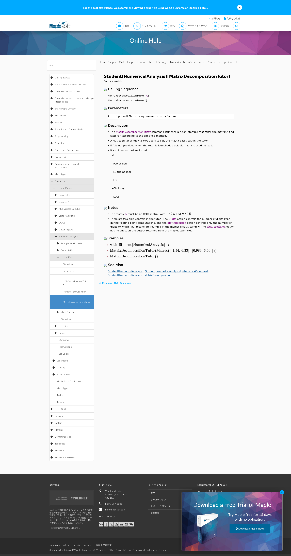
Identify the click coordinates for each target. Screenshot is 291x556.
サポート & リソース (161, 506)
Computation (67, 250)
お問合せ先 (105, 484)
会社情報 (155, 512)
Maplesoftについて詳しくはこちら (65, 527)
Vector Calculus (67, 215)
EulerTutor (68, 271)
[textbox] (146, 213)
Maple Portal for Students (70, 381)
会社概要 (55, 484)
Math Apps (60, 174)
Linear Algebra (66, 229)
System (58, 422)
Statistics (63, 326)
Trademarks (151, 550)
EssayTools (62, 360)
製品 (153, 492)
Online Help (126, 62)
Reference (60, 415)
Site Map (163, 550)
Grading (61, 367)
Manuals (59, 429)
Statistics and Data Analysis (69, 129)
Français (76, 545)
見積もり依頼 (233, 18)
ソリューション (158, 499)
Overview (68, 264)
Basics (62, 332)
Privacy (119, 550)
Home (102, 62)
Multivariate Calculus (69, 208)
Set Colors (64, 353)
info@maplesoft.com (115, 509)
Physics (58, 122)
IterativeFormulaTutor (74, 291)
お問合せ (215, 18)
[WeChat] (131, 524)
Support (112, 62)
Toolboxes (60, 443)
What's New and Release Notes (71, 84)
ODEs (62, 222)
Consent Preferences (134, 550)
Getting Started (62, 77)
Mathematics (61, 115)
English (65, 545)
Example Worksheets (71, 243)
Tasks (60, 395)
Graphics (59, 143)
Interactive (66, 257)
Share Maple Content (65, 108)
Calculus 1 (64, 201)
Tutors (60, 402)
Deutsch (87, 545)
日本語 (96, 545)
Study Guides (63, 374)
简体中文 (107, 545)
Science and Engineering (67, 150)
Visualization (67, 312)
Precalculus (64, 194)
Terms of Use (108, 550)
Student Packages (65, 188)
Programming (61, 136)
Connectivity (61, 157)
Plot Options (65, 346)
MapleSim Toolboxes (65, 457)
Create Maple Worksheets (68, 91)
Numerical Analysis (68, 236)
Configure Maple (63, 436)
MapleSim (59, 450)
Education (60, 181)
